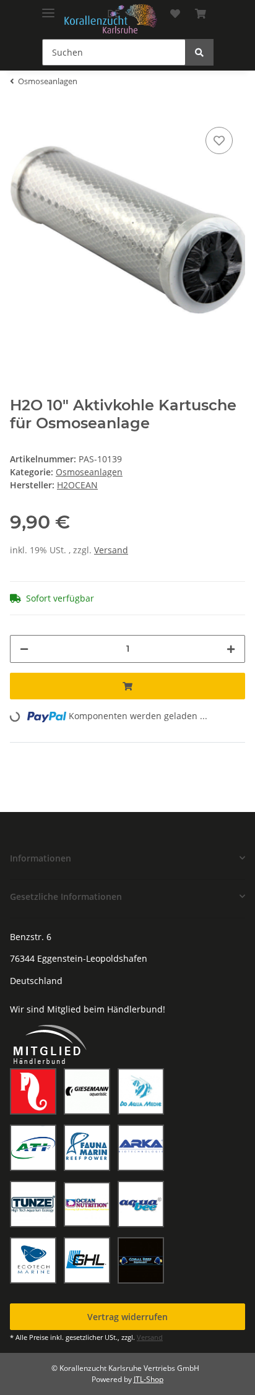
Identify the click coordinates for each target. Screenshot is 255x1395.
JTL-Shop (148, 1379)
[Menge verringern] (24, 649)
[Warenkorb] (201, 13)
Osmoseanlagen (89, 472)
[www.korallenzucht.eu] (110, 19)
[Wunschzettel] (175, 13)
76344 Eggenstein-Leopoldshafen (78, 958)
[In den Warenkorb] (127, 686)
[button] (127, 858)
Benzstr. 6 (30, 937)
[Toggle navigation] (48, 7)
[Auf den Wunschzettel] (219, 140)
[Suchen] (199, 52)
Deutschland (36, 981)
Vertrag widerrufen (127, 1317)
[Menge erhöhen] (230, 649)
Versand (111, 550)
